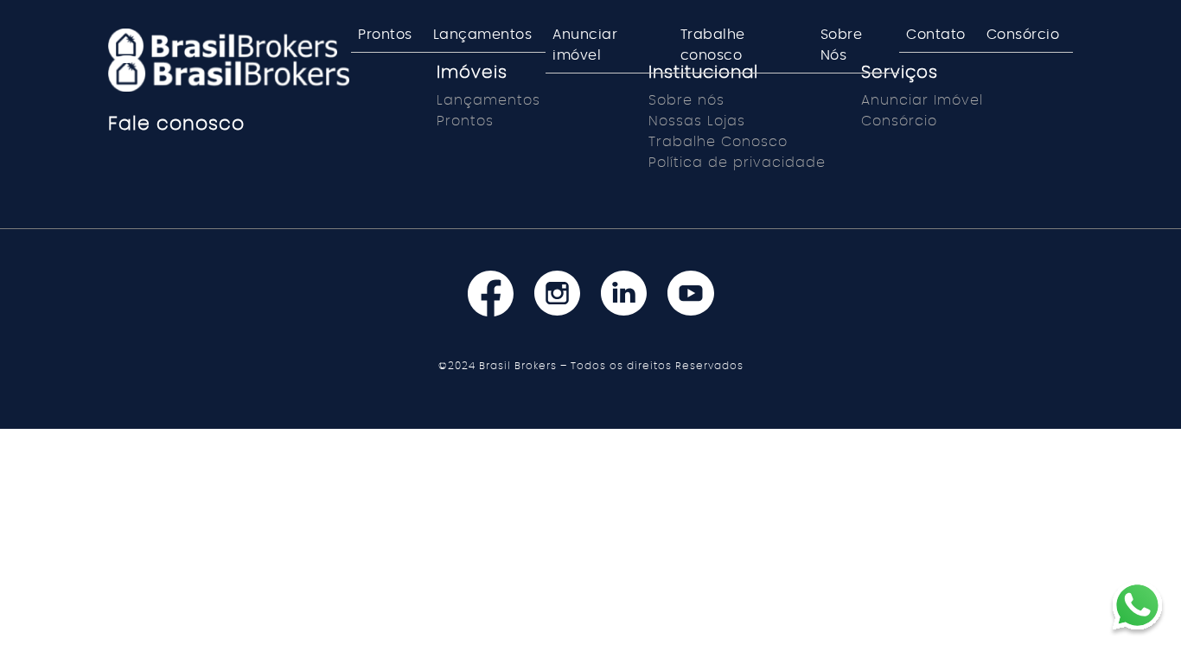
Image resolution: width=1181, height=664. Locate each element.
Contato (936, 35)
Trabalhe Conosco (718, 142)
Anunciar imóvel (584, 45)
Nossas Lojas (696, 121)
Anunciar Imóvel (922, 100)
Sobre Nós (841, 45)
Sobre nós (686, 100)
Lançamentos (483, 35)
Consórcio (1023, 35)
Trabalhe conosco (712, 45)
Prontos (385, 35)
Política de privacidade (737, 162)
